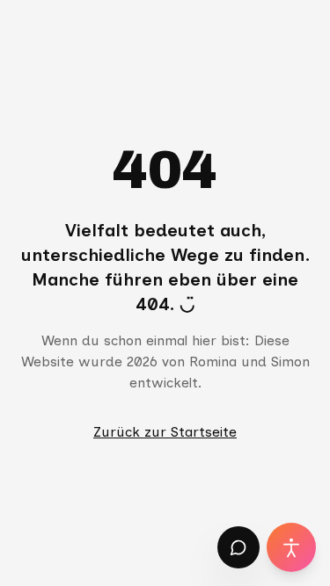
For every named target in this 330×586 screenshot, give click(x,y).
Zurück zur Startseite (165, 431)
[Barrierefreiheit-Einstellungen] (291, 547)
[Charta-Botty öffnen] (238, 547)
